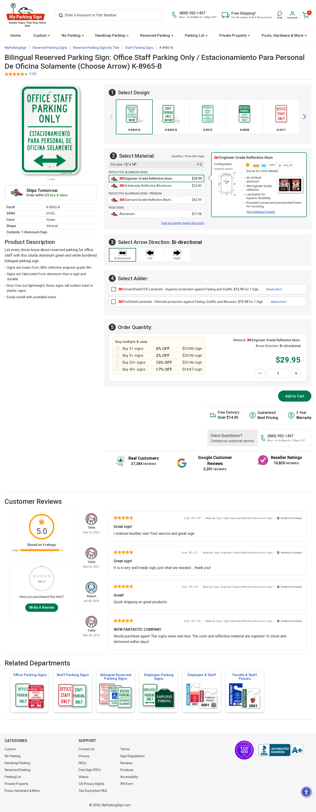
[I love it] (49, 576)
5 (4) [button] (33, 74)
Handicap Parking (110, 35)
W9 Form (126, 784)
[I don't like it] (38, 576)
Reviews (126, 763)
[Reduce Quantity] (260, 373)
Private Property (233, 35)
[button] (279, 15)
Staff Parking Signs (73, 675)
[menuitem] (15, 35)
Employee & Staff (202, 675)
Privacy (84, 756)
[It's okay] (41, 576)
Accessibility (129, 777)
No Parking (71, 35)
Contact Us (87, 749)
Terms (125, 749)
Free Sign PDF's (90, 770)
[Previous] (112, 116)
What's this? (274, 289)
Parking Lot (194, 35)
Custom (40, 35)
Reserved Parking (155, 35)
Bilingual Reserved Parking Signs (115, 677)
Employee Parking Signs (158, 677)
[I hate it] (34, 576)
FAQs (82, 763)
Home (15, 35)
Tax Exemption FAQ (93, 791)
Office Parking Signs (29, 675)
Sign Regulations (132, 756)
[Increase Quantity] (296, 373)
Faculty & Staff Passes (244, 677)
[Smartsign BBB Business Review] (281, 750)
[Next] (302, 116)
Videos (84, 777)
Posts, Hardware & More (282, 35)
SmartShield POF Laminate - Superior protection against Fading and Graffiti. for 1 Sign (188, 289)
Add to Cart (294, 396)
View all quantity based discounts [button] (182, 223)
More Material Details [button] (261, 212)
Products (126, 770)
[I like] (45, 576)
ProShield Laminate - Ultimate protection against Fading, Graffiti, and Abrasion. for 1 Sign (190, 302)
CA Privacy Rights (91, 784)
